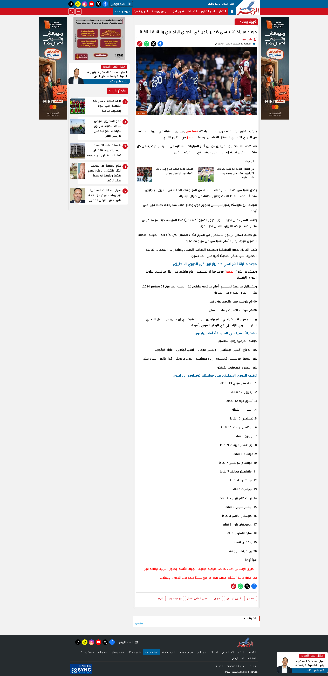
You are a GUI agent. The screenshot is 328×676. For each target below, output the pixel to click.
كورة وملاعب (122, 11)
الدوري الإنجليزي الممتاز (197, 598)
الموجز (191, 137)
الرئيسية (252, 652)
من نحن (252, 666)
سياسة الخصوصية (235, 666)
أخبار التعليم (208, 11)
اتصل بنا (219, 666)
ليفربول (217, 598)
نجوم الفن (178, 11)
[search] (71, 11)
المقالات (252, 658)
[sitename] (245, 642)
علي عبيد (247, 39)
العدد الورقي (117, 4)
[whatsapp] (139, 44)
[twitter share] (153, 44)
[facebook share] (160, 44)
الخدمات (192, 11)
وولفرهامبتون (175, 598)
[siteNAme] (248, 7)
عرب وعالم (103, 652)
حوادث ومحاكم (87, 652)
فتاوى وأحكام (134, 652)
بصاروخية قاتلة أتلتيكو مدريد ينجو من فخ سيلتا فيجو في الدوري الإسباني (208, 577)
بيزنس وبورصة (160, 11)
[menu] (78, 11)
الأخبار (222, 11)
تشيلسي (192, 131)
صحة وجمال (118, 652)
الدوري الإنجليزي (233, 598)
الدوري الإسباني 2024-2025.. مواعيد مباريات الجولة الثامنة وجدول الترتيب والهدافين (200, 569)
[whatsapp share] (146, 44)
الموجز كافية (141, 11)
